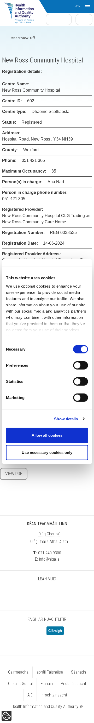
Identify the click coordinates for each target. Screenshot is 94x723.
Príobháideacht (73, 683)
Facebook (33, 592)
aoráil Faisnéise (50, 672)
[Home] (21, 10)
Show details (66, 418)
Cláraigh (55, 631)
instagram (73, 592)
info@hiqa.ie (49, 559)
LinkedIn (47, 592)
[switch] (80, 365)
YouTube (60, 592)
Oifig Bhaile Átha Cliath (49, 541)
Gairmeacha (18, 672)
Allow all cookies (47, 435)
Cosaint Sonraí (20, 683)
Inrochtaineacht (54, 695)
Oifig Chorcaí (49, 533)
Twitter (20, 592)
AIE (30, 695)
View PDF (13, 473)
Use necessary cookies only (47, 452)
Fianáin (47, 683)
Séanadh (78, 672)
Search (84, 19)
